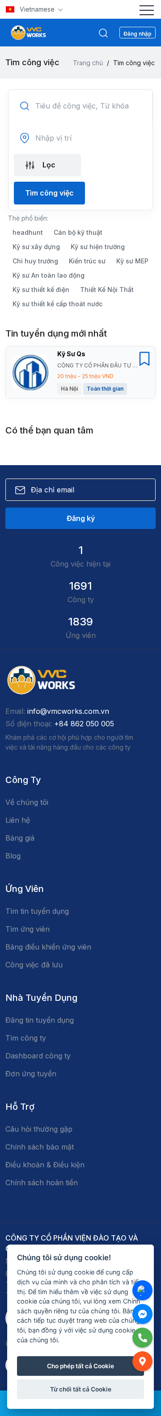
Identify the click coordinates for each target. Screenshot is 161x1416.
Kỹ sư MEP (132, 261)
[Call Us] (142, 1338)
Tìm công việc (49, 192)
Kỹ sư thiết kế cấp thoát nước (57, 304)
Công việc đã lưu (34, 964)
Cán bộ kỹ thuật (78, 232)
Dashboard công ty (38, 1055)
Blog (13, 855)
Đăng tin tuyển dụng (39, 1020)
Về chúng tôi (26, 802)
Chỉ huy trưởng (35, 261)
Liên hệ (17, 820)
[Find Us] (142, 1361)
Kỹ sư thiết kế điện (41, 289)
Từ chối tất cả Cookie (80, 1389)
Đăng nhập (137, 33)
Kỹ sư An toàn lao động (49, 275)
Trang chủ (88, 63)
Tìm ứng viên (27, 929)
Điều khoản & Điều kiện (45, 1164)
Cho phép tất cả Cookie (80, 1366)
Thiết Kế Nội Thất (107, 289)
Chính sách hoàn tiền (41, 1182)
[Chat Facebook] (142, 1314)
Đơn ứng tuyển (30, 1073)
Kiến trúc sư (87, 261)
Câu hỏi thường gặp (38, 1128)
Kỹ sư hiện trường (98, 246)
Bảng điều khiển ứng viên (48, 946)
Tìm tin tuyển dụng (37, 911)
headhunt (28, 232)
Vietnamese (37, 9)
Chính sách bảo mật (39, 1146)
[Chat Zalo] (142, 1290)
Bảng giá (19, 837)
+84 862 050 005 (84, 723)
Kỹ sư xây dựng (36, 246)
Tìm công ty (25, 1037)
